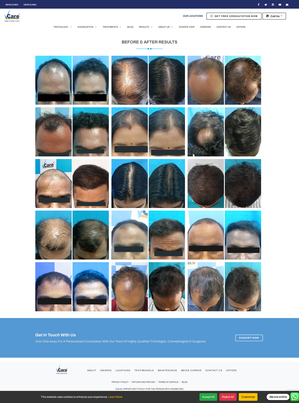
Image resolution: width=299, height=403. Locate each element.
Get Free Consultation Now (236, 16)
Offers (231, 370)
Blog (185, 382)
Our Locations (193, 16)
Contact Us (213, 370)
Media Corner (191, 370)
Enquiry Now (249, 337)
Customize (248, 396)
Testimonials (144, 370)
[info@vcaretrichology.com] (287, 4)
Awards (106, 370)
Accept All (208, 396)
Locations (123, 370)
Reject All (228, 396)
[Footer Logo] (69, 371)
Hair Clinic (30, 4)
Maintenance (167, 370)
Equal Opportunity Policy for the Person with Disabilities (149, 389)
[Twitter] (265, 4)
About (91, 370)
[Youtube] (280, 4)
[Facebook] (258, 4)
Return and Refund (143, 382)
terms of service (168, 382)
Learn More (115, 396)
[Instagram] (272, 4)
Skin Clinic (11, 4)
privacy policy (120, 382)
